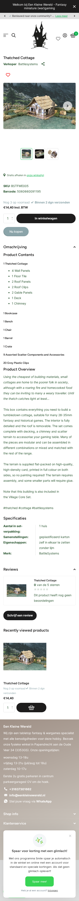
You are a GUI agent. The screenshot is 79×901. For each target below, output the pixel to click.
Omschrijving (15, 247)
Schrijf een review (20, 615)
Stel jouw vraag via (30, 801)
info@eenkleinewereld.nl (27, 795)
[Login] (65, 35)
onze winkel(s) (35, 175)
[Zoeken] (14, 35)
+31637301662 (20, 789)
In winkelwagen (46, 218)
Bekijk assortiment (5, 35)
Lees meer (61, 15)
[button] (4, 16)
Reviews (10, 569)
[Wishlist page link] (58, 35)
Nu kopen (16, 231)
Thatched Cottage (16, 683)
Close (74, 6)
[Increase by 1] (13, 215)
